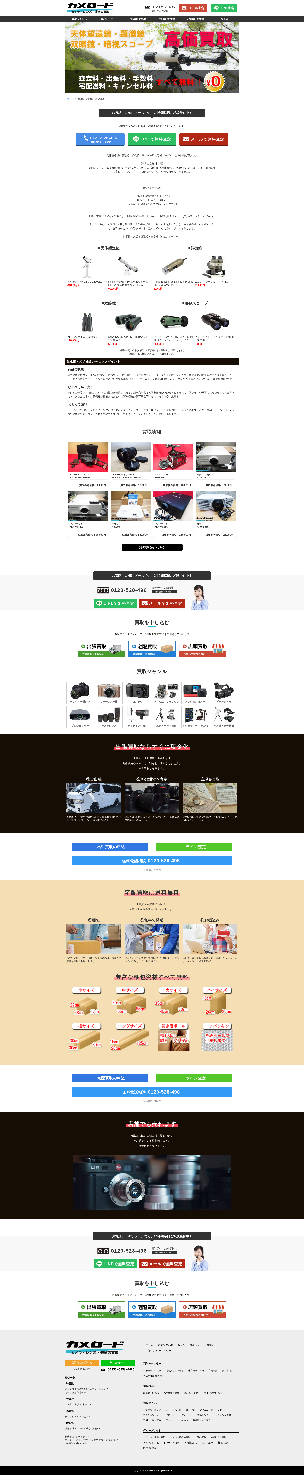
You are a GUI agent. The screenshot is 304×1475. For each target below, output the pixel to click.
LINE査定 (227, 8)
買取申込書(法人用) (153, 1375)
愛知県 (70, 1423)
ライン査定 (196, 847)
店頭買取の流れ (195, 19)
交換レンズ (203, 1415)
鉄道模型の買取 (218, 1437)
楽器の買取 (200, 1437)
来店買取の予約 (196, 1370)
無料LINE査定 (118, 1362)
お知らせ (194, 1345)
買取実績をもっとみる (152, 547)
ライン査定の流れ (213, 1393)
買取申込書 (227, 1370)
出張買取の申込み (152, 1370)
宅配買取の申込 (111, 1078)
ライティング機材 (222, 1415)
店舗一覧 (213, 1370)
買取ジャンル (79, 19)
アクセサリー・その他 (177, 1420)
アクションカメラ (152, 1415)
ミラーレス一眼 (173, 1410)
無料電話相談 (151, 860)
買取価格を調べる (82, 1362)
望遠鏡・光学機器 (201, 1420)
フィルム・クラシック (211, 1410)
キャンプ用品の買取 (180, 1437)
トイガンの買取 (151, 1442)
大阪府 (70, 1399)
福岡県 (70, 1411)
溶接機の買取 (150, 1448)
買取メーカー (108, 19)
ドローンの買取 (171, 1442)
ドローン (170, 1415)
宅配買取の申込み (175, 1370)
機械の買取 (223, 1442)
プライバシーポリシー (158, 1350)
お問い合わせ (165, 1345)
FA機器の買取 (191, 1442)
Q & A (224, 19)
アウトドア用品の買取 (154, 1437)
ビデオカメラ (186, 1415)
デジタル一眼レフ (152, 1410)
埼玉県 (70, 1383)
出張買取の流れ (166, 19)
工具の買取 (207, 1442)
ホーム (70, 98)
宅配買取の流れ (137, 19)
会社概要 (209, 1345)
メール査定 (196, 8)
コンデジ (190, 1410)
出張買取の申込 (111, 847)
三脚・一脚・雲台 (152, 1420)
